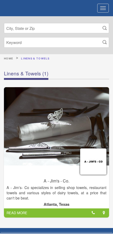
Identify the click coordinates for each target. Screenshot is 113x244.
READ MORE (17, 212)
